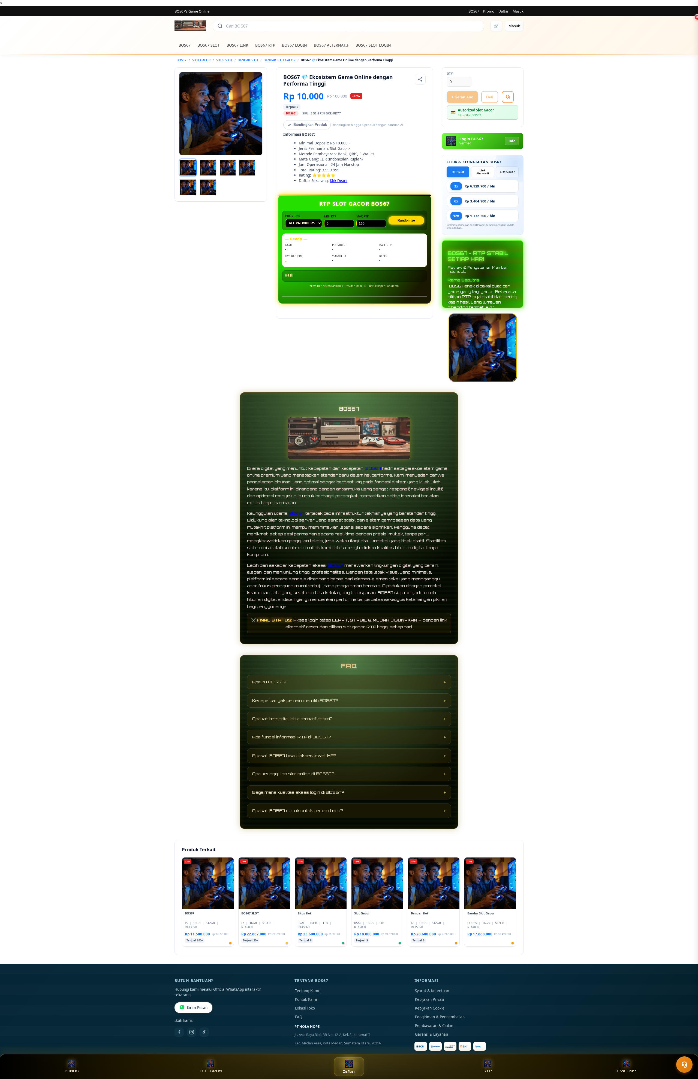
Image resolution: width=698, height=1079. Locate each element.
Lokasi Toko (305, 1008)
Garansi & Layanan (431, 1034)
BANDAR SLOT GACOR (279, 60)
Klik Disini (338, 180)
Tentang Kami (307, 990)
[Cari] (220, 26)
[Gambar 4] (247, 167)
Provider (292, 216)
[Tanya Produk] (508, 97)
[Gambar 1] (188, 167)
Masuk (518, 11)
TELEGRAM (210, 1071)
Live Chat (626, 1071)
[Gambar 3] (227, 167)
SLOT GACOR (201, 60)
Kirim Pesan (197, 1007)
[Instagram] (191, 1032)
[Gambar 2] (207, 167)
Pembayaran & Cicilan (434, 1025)
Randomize (406, 220)
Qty (450, 73)
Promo (488, 11)
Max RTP (362, 216)
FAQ (298, 1016)
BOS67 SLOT (208, 45)
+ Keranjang (462, 97)
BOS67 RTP (265, 45)
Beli (489, 97)
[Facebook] (179, 1032)
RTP (487, 1071)
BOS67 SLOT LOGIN (373, 45)
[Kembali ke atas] (686, 1051)
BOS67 (473, 11)
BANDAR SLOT (248, 60)
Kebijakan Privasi (429, 999)
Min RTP (330, 216)
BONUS (72, 1071)
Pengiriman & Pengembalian (440, 1016)
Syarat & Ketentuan (432, 990)
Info (512, 141)
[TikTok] (204, 1032)
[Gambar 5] (188, 187)
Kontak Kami (306, 999)
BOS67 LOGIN (294, 45)
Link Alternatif (482, 172)
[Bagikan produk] (420, 79)
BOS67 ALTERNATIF (331, 45)
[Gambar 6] (207, 187)
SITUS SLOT (224, 60)
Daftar (503, 11)
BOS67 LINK (237, 45)
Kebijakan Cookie (429, 1008)
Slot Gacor (507, 171)
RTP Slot (458, 171)
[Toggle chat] (684, 1064)
